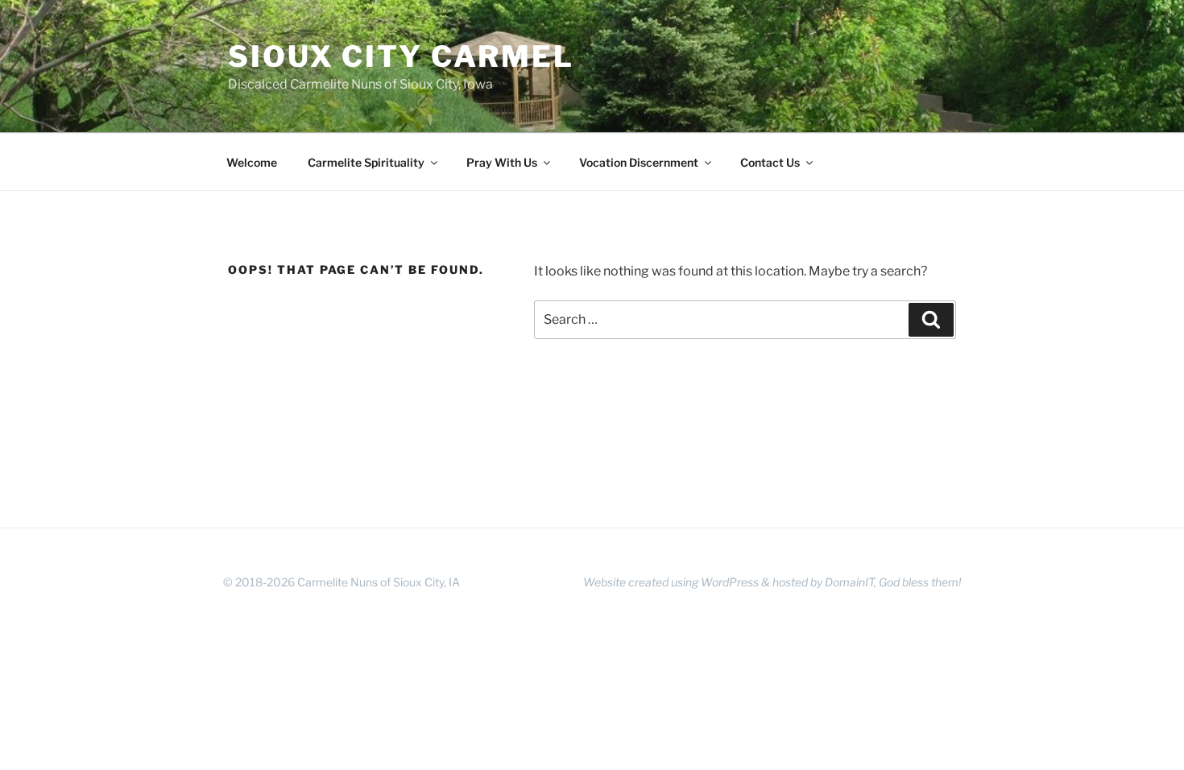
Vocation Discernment (638, 162)
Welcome (251, 162)
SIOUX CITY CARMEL (401, 56)
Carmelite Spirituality (366, 162)
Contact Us (770, 162)
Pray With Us (501, 162)
